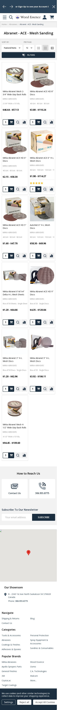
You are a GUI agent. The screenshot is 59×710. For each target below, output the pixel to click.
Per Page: (28, 42)
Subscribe (43, 517)
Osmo (33, 666)
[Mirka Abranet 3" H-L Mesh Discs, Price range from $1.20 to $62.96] (15, 342)
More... (33, 680)
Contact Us (7, 623)
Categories (8, 629)
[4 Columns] (45, 48)
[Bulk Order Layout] (52, 48)
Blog (32, 618)
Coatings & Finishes (11, 644)
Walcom (34, 675)
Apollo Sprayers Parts (12, 666)
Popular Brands (11, 656)
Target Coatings (9, 685)
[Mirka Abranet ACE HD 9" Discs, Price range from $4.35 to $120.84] (42, 275)
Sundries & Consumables (41, 648)
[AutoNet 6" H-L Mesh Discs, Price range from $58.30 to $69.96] (42, 209)
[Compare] (24, 122)
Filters (31, 55)
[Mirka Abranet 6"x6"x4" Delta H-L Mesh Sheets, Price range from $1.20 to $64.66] (15, 275)
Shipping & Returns (10, 618)
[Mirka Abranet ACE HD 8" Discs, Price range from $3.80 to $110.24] (42, 75)
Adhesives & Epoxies (11, 649)
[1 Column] (38, 48)
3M (3, 675)
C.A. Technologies (38, 671)
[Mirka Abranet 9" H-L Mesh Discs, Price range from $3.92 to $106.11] (42, 342)
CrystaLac (6, 680)
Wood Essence (37, 662)
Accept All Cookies (45, 702)
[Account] (44, 17)
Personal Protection (39, 635)
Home (4, 24)
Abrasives (6, 640)
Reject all (24, 702)
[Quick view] (18, 122)
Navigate (7, 613)
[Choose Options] (11, 122)
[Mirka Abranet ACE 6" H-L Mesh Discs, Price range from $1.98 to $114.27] (42, 142)
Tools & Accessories (11, 635)
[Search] (11, 17)
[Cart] (52, 17)
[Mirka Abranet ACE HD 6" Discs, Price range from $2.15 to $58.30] (15, 142)
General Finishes (9, 671)
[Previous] (4, 7)
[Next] (11, 7)
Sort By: (5, 42)
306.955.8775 (21, 601)
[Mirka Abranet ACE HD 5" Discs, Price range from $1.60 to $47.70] (15, 209)
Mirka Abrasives (9, 662)
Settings (8, 702)
